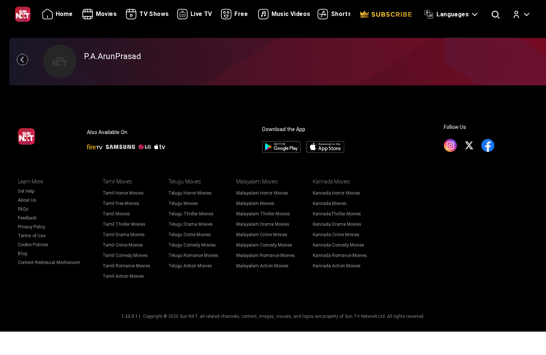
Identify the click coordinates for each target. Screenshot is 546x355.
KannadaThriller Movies (337, 213)
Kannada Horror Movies (336, 193)
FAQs (23, 209)
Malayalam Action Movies (262, 265)
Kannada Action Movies (337, 265)
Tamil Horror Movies (123, 193)
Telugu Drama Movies (190, 224)
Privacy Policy (31, 226)
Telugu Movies (183, 203)
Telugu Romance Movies (193, 255)
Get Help (26, 191)
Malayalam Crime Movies (261, 234)
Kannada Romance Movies (340, 255)
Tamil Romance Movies (126, 265)
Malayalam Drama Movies (262, 224)
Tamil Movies (116, 213)
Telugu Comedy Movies (192, 245)
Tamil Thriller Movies (124, 224)
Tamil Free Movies (121, 203)
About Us (27, 200)
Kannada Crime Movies (336, 234)
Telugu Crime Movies (189, 234)
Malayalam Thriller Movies (263, 213)
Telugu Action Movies (190, 265)
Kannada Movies (330, 203)
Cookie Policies (33, 244)
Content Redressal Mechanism (49, 262)
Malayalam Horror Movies (262, 193)
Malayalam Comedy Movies (264, 245)
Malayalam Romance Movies (265, 255)
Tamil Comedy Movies (125, 255)
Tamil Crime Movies (123, 245)
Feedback (27, 218)
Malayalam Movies (255, 203)
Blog (22, 253)
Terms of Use (31, 235)
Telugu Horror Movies (190, 193)
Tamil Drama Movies (124, 234)
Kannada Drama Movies (337, 224)
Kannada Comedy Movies (338, 245)
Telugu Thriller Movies (191, 213)
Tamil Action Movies (123, 276)
